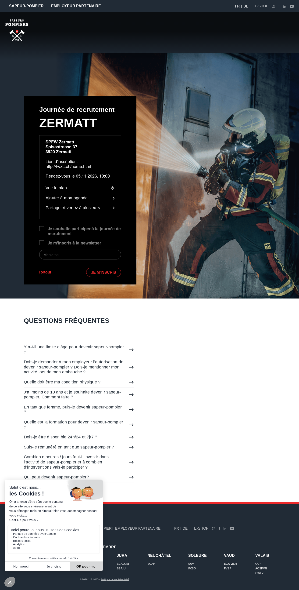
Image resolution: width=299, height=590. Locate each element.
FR (237, 6)
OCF (258, 563)
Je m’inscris (103, 272)
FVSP (227, 568)
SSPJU (121, 568)
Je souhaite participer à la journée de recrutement (84, 231)
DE (245, 6)
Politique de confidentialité (115, 579)
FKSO (192, 568)
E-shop (261, 6)
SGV (191, 563)
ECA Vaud (230, 563)
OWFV (259, 573)
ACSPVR (261, 568)
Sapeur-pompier (26, 6)
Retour (45, 272)
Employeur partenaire (76, 6)
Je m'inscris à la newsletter (74, 242)
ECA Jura (123, 563)
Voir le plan (56, 188)
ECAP (151, 563)
